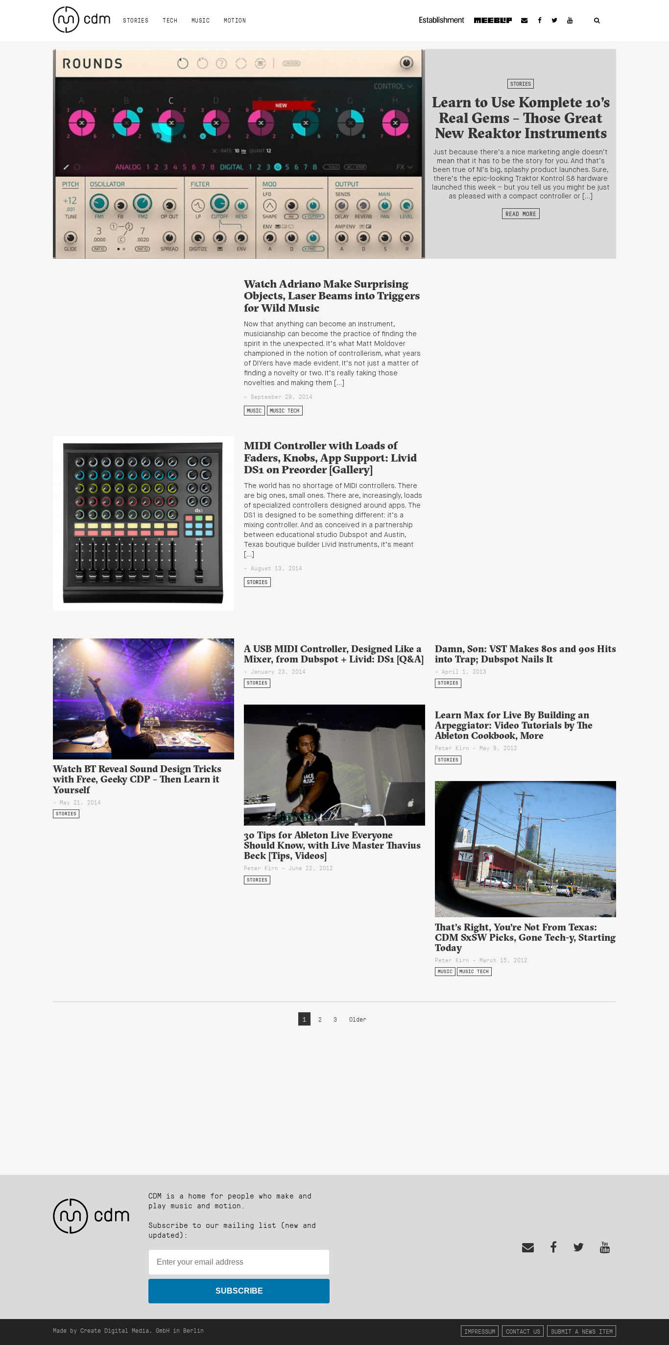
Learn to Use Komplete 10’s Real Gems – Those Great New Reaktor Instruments (521, 118)
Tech (170, 20)
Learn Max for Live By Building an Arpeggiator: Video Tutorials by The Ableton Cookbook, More (514, 725)
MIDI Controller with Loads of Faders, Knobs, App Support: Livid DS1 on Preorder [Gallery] (330, 457)
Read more (520, 214)
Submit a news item (582, 1331)
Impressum (479, 1331)
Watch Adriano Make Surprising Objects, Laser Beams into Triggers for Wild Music (332, 296)
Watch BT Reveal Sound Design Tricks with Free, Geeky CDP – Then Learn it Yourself (137, 779)
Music (200, 20)
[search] (597, 20)
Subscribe (239, 1291)
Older (357, 1019)
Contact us (523, 1331)
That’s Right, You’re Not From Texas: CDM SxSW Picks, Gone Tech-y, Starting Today (525, 937)
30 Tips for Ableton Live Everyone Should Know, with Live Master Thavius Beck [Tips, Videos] (332, 845)
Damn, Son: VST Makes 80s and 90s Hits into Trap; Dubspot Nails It (525, 654)
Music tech (284, 410)
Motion (235, 20)
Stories (135, 20)
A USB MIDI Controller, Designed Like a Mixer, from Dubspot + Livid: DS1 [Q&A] (334, 654)
